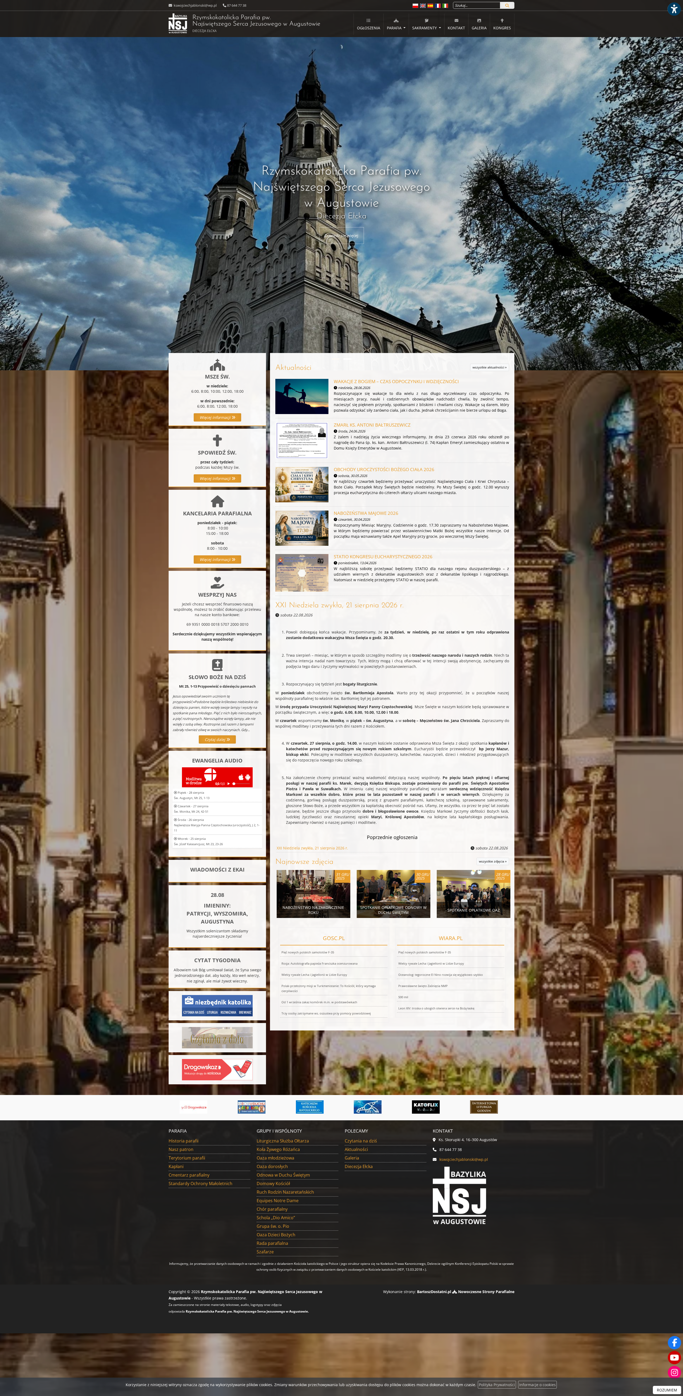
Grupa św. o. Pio (273, 1226)
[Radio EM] (428, 1107)
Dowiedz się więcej (341, 235)
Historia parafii (183, 1141)
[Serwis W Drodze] (487, 1107)
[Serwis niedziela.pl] (370, 1107)
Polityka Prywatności (497, 1384)
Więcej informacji (216, 417)
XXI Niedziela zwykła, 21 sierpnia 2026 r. (339, 605)
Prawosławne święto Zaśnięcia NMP (423, 986)
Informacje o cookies (537, 1384)
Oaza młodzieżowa (275, 1158)
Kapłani (176, 1166)
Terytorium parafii (187, 1158)
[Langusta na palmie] (196, 1107)
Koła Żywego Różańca (278, 1149)
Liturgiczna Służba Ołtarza (283, 1141)
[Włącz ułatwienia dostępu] (674, 9)
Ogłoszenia (368, 27)
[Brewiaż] (312, 1107)
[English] (423, 5)
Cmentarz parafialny (189, 1175)
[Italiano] (445, 5)
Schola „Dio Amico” (276, 1218)
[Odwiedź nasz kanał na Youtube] (674, 1357)
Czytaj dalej (215, 739)
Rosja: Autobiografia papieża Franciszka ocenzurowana (319, 963)
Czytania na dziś (361, 1141)
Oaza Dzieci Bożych (276, 1235)
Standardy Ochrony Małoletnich (200, 1183)
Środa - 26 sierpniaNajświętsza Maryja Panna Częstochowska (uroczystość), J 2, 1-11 (217, 825)
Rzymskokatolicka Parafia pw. (244, 23)
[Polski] (415, 5)
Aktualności (293, 368)
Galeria (479, 27)
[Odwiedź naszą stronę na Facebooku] (674, 1342)
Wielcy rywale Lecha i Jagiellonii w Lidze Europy (314, 975)
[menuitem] (369, 24)
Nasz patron (181, 1149)
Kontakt (456, 27)
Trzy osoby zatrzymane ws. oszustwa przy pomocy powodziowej (326, 1013)
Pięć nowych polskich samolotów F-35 (307, 952)
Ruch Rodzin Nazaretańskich (285, 1192)
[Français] (438, 5)
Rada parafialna (272, 1243)
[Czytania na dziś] (217, 1037)
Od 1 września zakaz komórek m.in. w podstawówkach (319, 1002)
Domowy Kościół (273, 1183)
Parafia (395, 27)
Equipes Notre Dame (278, 1201)
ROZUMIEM (667, 1390)
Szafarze (265, 1252)
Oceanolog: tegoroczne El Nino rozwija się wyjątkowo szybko (440, 975)
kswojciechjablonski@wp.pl (195, 5)
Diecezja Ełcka (359, 1166)
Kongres (502, 27)
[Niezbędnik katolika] (217, 1005)
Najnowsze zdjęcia (304, 862)
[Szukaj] (507, 5)
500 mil (403, 997)
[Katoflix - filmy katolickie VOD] (254, 1107)
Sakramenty (425, 27)
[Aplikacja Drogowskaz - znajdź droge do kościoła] (217, 1069)
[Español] (430, 5)
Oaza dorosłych (272, 1166)
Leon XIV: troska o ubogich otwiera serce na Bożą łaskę (436, 1008)
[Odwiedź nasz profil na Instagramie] (674, 1372)
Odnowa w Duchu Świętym (283, 1175)
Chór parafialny (272, 1209)
